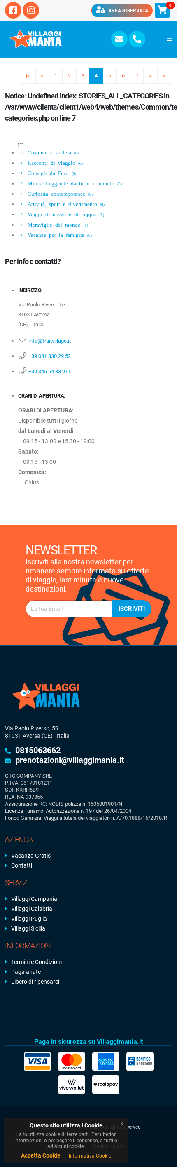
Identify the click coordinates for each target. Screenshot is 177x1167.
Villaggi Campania (34, 899)
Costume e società (52, 152)
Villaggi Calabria (31, 908)
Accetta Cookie (41, 1155)
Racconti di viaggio (54, 162)
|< (28, 75)
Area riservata (127, 11)
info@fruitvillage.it (49, 341)
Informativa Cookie (90, 1156)
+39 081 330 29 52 (49, 356)
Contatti (21, 865)
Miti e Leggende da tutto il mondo (73, 183)
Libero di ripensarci (35, 981)
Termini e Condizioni (36, 962)
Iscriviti (132, 609)
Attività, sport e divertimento (65, 203)
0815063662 (38, 750)
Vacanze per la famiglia (58, 234)
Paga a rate (26, 971)
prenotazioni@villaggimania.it (69, 760)
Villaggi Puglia (29, 918)
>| (165, 75)
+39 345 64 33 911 (49, 371)
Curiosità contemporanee (59, 193)
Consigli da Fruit (50, 172)
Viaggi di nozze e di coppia (64, 214)
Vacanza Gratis (31, 855)
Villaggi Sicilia (28, 928)
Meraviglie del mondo (56, 224)
